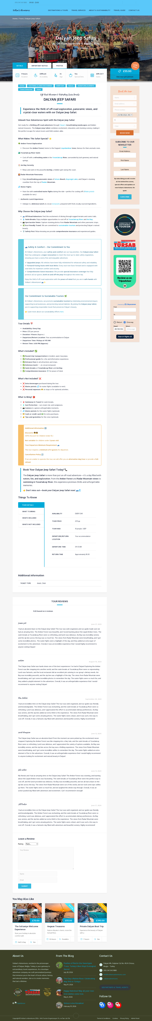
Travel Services (78, 10)
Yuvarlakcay (57, 157)
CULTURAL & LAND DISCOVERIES (40, 86)
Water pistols (89, 191)
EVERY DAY (60, 86)
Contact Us (134, 10)
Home (15, 19)
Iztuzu (57, 179)
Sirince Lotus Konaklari (74, 1007)
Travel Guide (119, 10)
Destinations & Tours (58, 10)
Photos (59, 66)
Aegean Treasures (56, 930)
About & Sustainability (99, 10)
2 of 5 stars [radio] (38, 846)
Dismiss (108, 3)
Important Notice (40, 66)
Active (22, 86)
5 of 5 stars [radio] (67, 846)
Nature (70, 86)
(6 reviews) (82, 48)
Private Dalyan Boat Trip (92, 930)
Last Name (125, 169)
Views (39, 89)
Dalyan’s (63, 125)
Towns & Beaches (26, 89)
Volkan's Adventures (21, 10)
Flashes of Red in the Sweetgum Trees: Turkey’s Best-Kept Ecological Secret (80, 970)
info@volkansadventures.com (114, 978)
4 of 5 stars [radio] (57, 846)
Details (19, 66)
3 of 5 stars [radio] (48, 846)
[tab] (31, 505)
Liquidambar (66, 148)
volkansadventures (110, 982)
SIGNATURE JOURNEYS (86, 86)
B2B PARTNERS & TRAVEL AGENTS (115, 991)
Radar (44, 182)
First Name (125, 160)
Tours (21, 19)
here (62, 312)
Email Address (125, 151)
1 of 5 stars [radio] (29, 846)
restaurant (56, 204)
